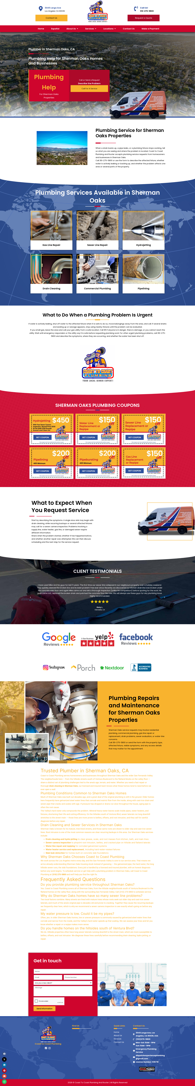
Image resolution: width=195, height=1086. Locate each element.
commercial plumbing (128, 733)
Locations (108, 28)
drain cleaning (37, 523)
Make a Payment (150, 28)
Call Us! (144, 7)
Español (55, 28)
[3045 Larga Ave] (40, 8)
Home (41, 28)
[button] (30, 597)
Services (89, 28)
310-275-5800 (147, 11)
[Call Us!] (136, 8)
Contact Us (129, 28)
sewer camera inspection (56, 526)
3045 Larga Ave (53, 7)
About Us (71, 28)
